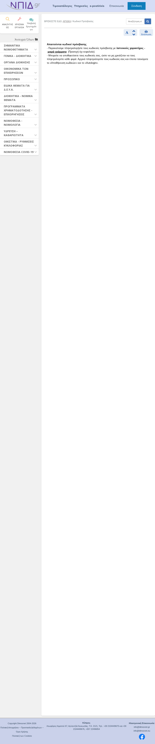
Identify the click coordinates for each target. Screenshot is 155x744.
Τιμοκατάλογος (62, 5)
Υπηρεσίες (81, 5)
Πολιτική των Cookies (22, 736)
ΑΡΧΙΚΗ (67, 21)
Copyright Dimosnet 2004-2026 (22, 723)
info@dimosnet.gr (142, 727)
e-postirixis (97, 5)
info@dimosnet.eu (142, 731)
